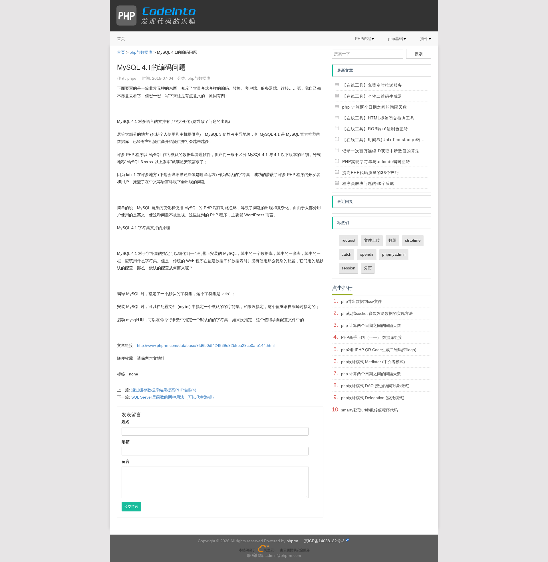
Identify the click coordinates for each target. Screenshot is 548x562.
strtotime (413, 240)
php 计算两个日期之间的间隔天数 (374, 107)
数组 (392, 240)
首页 (121, 38)
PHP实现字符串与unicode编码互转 (376, 161)
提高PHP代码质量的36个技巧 (370, 172)
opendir (367, 254)
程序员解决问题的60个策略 (368, 183)
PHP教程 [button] (363, 38)
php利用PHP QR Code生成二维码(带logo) (378, 349)
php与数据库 (141, 52)
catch (346, 254)
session (348, 268)
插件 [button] (424, 38)
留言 (126, 461)
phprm (292, 541)
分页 (368, 268)
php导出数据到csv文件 (361, 301)
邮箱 (126, 441)
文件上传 (372, 240)
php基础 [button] (395, 38)
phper (132, 78)
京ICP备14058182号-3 (324, 541)
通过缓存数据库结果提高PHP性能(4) (163, 390)
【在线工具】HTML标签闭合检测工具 (378, 118)
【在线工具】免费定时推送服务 (372, 85)
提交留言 (131, 507)
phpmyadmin (394, 254)
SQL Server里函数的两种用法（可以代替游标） (173, 397)
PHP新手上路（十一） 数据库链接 (371, 337)
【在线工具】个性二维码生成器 (372, 96)
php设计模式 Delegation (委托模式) (372, 397)
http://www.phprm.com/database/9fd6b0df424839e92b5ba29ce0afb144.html (206, 345)
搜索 (419, 53)
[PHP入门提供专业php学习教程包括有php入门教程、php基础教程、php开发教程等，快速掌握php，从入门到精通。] (159, 15)
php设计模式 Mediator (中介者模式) (373, 361)
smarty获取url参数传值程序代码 (369, 410)
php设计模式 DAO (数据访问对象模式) (375, 385)
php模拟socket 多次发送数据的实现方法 (377, 313)
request (348, 240)
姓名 (126, 421)
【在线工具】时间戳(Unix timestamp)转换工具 (387, 139)
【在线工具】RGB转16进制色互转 (375, 128)
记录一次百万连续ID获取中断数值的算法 (381, 150)
